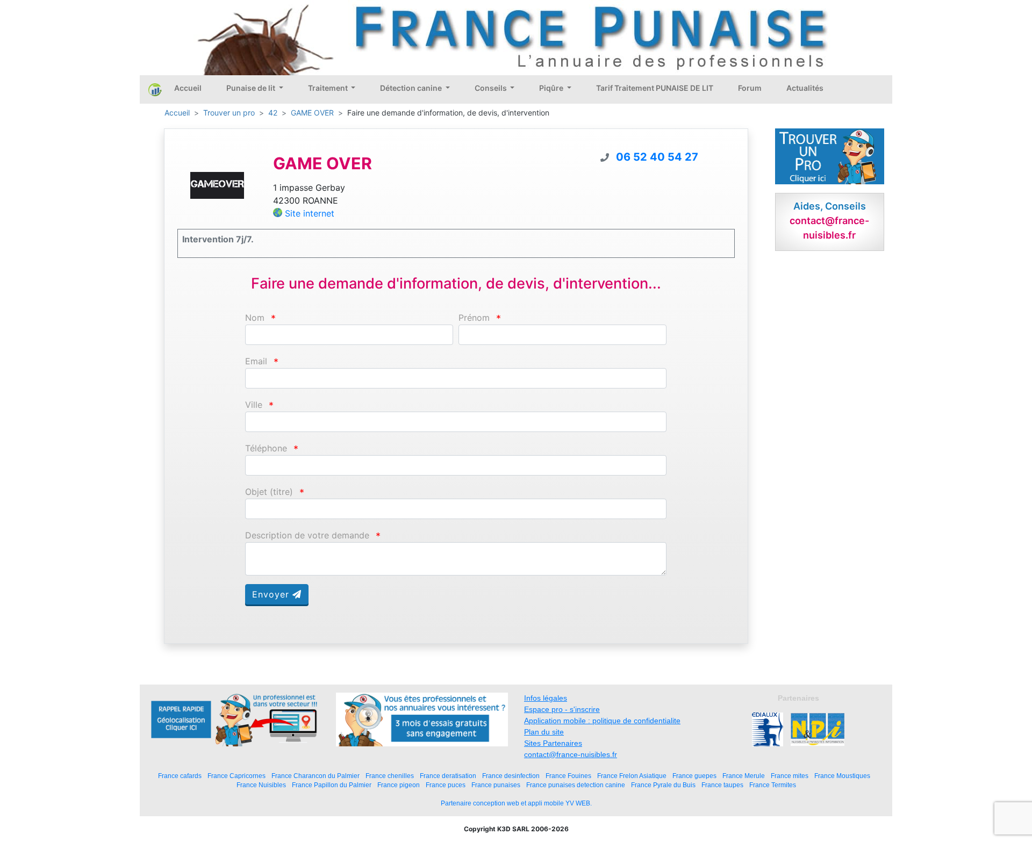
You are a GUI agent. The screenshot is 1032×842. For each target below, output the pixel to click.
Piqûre (552, 87)
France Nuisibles (261, 784)
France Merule (743, 775)
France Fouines (568, 775)
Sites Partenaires (553, 743)
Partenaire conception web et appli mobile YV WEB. (516, 803)
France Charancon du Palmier (315, 775)
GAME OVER (312, 112)
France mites (789, 775)
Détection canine (411, 87)
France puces (445, 784)
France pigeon (398, 784)
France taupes (722, 784)
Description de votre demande (307, 535)
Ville (253, 405)
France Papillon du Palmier (331, 784)
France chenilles (390, 775)
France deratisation (448, 775)
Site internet (309, 213)
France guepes (694, 775)
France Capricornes (236, 775)
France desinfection (511, 775)
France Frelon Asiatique (631, 775)
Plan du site (544, 732)
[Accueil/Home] (155, 89)
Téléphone (266, 448)
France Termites (772, 784)
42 (272, 112)
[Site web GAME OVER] (217, 184)
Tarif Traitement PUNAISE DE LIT (654, 87)
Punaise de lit (251, 87)
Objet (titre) (269, 492)
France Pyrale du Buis (663, 784)
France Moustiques (842, 775)
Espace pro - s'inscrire (562, 709)
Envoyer (272, 594)
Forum (750, 87)
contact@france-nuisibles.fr (570, 754)
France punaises (495, 784)
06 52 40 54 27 (657, 156)
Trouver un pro (229, 112)
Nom (254, 318)
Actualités (804, 87)
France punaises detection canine (575, 784)
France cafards (180, 775)
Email (256, 361)
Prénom (474, 318)
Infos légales (545, 698)
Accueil (188, 87)
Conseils (491, 87)
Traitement (328, 87)
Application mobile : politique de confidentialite (602, 720)
